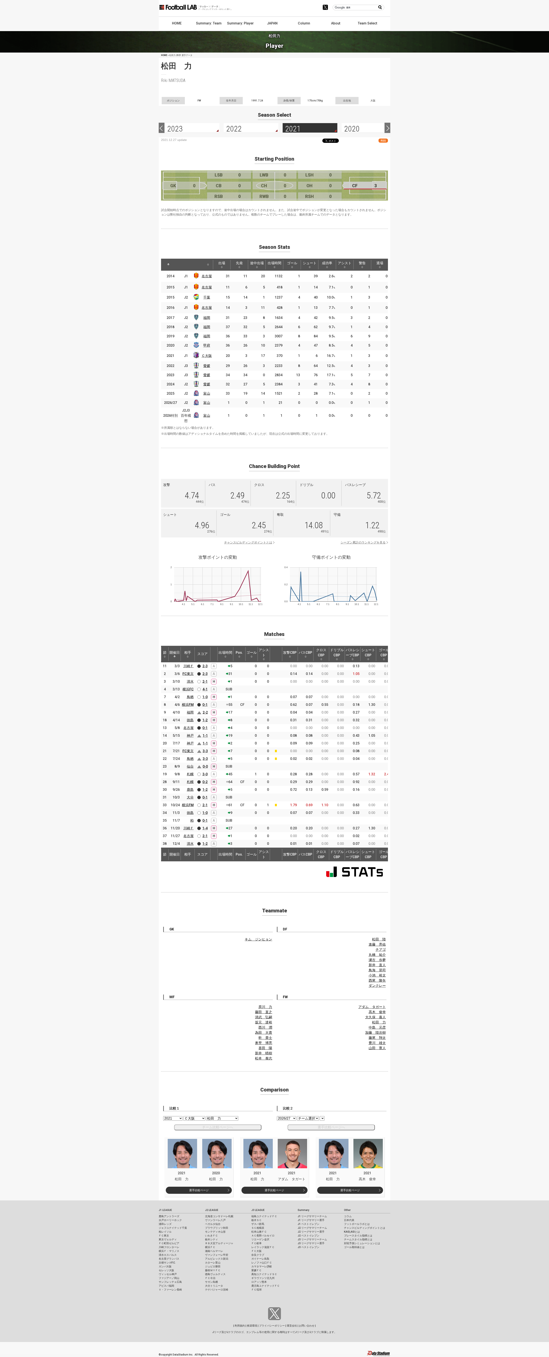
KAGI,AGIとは (352, 1231)
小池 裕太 (377, 975)
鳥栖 (190, 697)
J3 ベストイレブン (308, 1247)
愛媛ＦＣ (256, 1270)
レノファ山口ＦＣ (261, 1262)
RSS (383, 140)
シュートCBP (368, 652)
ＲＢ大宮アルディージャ (219, 1243)
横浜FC (188, 689)
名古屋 (207, 276)
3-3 (205, 751)
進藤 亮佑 (377, 944)
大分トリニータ (214, 1285)
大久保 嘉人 (375, 1017)
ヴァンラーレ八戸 (215, 1220)
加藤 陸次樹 (375, 1033)
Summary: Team (209, 23)
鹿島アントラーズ (169, 1216)
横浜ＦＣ (210, 1247)
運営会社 (292, 1325)
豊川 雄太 (377, 1043)
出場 (221, 263)
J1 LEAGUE (165, 1210)
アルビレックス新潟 (216, 1258)
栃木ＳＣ (256, 1220)
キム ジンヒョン (258, 939)
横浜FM (188, 705)
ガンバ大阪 (165, 1266)
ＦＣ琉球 (256, 1289)
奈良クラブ (257, 1254)
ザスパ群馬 (257, 1224)
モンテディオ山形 (215, 1231)
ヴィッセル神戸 (168, 1274)
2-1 (205, 681)
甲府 (206, 345)
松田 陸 (379, 939)
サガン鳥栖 (211, 1281)
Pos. (239, 653)
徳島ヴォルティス (215, 1274)
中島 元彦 (377, 1027)
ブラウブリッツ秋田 (216, 1227)
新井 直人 (377, 965)
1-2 (205, 720)
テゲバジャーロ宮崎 (216, 1289)
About (335, 23)
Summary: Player (240, 23)
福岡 (206, 318)
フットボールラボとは (357, 1224)
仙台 (190, 766)
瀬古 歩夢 (377, 960)
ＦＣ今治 (210, 1278)
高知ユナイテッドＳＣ (264, 1274)
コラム (348, 1216)
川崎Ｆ (188, 666)
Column (304, 23)
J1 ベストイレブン (308, 1224)
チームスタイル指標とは (358, 1239)
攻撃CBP (290, 653)
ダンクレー (377, 986)
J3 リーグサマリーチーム (312, 1239)
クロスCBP (321, 652)
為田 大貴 (263, 1033)
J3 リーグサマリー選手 (311, 1243)
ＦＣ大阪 (256, 1251)
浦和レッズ (165, 1224)
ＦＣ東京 (164, 1235)
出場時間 (274, 263)
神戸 (190, 736)
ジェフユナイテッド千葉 (173, 1227)
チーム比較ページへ (217, 1127)
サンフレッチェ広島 (170, 1281)
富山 (206, 393)
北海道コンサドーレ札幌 (219, 1216)
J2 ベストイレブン (308, 1235)
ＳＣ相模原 (257, 1227)
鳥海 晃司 (377, 970)
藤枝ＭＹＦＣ (212, 1270)
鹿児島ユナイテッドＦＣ (265, 1285)
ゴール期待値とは (354, 1247)
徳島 (190, 720)
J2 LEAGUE (211, 1210)
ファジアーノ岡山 (169, 1278)
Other (347, 1210)
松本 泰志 (263, 1058)
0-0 (205, 766)
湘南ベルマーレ (214, 1251)
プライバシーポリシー (272, 1325)
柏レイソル (165, 1231)
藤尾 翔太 (377, 1038)
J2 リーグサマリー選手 (311, 1231)
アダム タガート (372, 1007)
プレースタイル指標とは (358, 1235)
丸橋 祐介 (377, 955)
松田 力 (379, 1022)
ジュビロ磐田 (212, 1266)
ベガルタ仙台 (212, 1224)
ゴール (292, 263)
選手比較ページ (199, 1190)
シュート (310, 263)
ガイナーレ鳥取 (260, 1258)
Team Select (367, 23)
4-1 (205, 689)
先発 (239, 263)
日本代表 (349, 1220)
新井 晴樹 (263, 1053)
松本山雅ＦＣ (259, 1231)
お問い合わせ (306, 1325)
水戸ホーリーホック (170, 1220)
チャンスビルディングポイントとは (248, 542)
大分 (190, 797)
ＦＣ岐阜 (256, 1243)
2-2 (205, 712)
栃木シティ (211, 1239)
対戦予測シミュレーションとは (362, 1243)
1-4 (205, 828)
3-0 (205, 774)
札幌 (190, 774)
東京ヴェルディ (168, 1239)
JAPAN (272, 23)
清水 (190, 681)
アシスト (344, 263)
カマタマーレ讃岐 (261, 1266)
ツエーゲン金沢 (260, 1239)
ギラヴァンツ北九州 (262, 1278)
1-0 (205, 697)
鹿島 (190, 790)
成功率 (327, 263)
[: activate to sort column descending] (168, 264)
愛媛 (206, 366)
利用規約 (240, 1325)
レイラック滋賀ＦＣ (262, 1247)
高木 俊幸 (377, 1012)
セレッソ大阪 (166, 1270)
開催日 (174, 653)
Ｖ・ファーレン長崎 (170, 1289)
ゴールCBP (384, 652)
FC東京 (188, 674)
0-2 (205, 782)
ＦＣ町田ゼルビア (169, 1243)
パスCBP (305, 653)
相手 (187, 653)
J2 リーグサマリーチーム (312, 1227)
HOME (177, 23)
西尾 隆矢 (377, 980)
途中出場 (257, 263)
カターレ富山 (212, 1262)
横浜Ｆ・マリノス (169, 1251)
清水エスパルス (168, 1254)
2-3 (205, 666)
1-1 (205, 736)
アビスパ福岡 (166, 1285)
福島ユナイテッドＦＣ (264, 1216)
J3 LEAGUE (258, 1210)
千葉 (206, 297)
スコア (202, 654)
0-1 (205, 705)
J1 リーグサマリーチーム (312, 1216)
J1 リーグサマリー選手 (311, 1220)
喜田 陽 (265, 1048)
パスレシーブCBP (352, 652)
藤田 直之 (263, 1012)
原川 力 (265, 1007)
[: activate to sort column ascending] (180, 264)
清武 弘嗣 (263, 1017)
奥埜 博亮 (263, 1043)
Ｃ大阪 (207, 356)
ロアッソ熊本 (259, 1281)
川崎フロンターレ (169, 1247)
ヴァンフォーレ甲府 (216, 1254)
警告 (362, 263)
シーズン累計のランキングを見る (363, 542)
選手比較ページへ (331, 1127)
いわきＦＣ (211, 1235)
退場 (379, 263)
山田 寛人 (377, 1048)
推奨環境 (252, 1325)
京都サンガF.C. (167, 1262)
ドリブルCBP (337, 652)
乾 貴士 (265, 1038)
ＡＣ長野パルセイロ (262, 1235)
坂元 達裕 (263, 1022)
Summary (303, 1210)
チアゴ (381, 950)
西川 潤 (265, 1027)
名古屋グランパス (169, 1258)
